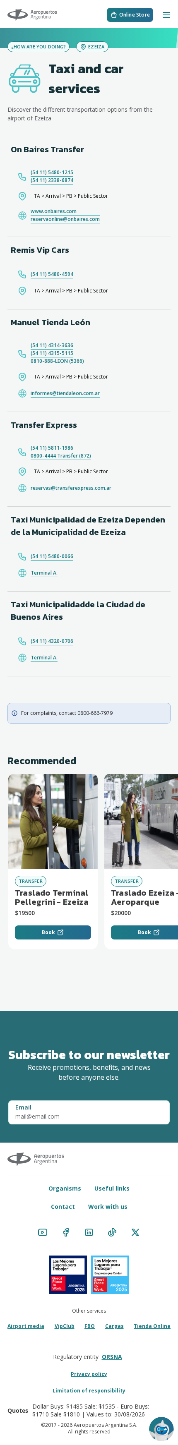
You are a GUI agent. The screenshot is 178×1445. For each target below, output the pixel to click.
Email (23, 1107)
